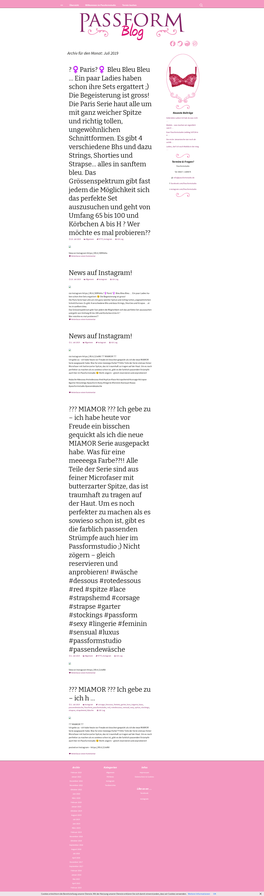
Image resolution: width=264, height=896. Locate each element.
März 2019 (76, 828)
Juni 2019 (76, 823)
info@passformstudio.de (184, 177)
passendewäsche (76, 707)
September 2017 (76, 866)
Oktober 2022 (76, 789)
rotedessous (116, 707)
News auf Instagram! (100, 273)
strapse (72, 710)
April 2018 (76, 858)
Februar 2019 (76, 832)
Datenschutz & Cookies (144, 776)
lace (128, 704)
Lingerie (134, 704)
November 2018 (76, 836)
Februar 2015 (76, 887)
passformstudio (99, 707)
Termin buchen (129, 5)
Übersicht (74, 5)
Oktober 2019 (76, 811)
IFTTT (101, 239)
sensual (126, 707)
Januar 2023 (76, 776)
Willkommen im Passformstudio (100, 5)
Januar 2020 (76, 806)
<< (62, 5)
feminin (117, 704)
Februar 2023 (76, 772)
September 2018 (76, 845)
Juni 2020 (76, 794)
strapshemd (81, 710)
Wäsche (90, 710)
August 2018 (76, 849)
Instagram (108, 239)
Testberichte (110, 785)
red (108, 707)
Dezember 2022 (76, 781)
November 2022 (76, 785)
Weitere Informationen (199, 893)
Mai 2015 (76, 879)
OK (214, 893)
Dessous (109, 704)
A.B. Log (120, 239)
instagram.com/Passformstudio (183, 189)
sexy (132, 707)
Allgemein (90, 239)
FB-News (110, 776)
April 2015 (76, 883)
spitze (137, 707)
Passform (88, 707)
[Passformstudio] (132, 23)
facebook (144, 793)
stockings (145, 707)
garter (123, 704)
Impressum (144, 772)
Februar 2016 (76, 870)
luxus (141, 704)
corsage (101, 704)
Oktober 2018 (76, 840)
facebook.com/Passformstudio (183, 183)
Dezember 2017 (76, 862)
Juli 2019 (76, 819)
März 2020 (76, 798)
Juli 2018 (76, 853)
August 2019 (76, 815)
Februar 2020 (76, 802)
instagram (144, 799)
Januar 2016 (76, 875)
